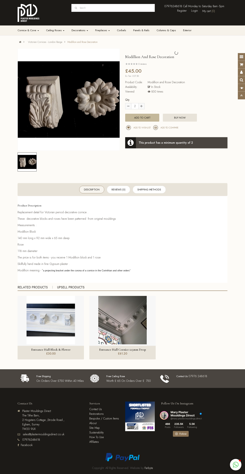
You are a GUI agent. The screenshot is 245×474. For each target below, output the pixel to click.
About (92, 423)
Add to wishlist (142, 127)
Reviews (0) (118, 189)
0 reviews (142, 64)
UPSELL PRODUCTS (70, 287)
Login (194, 11)
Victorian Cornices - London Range (45, 42)
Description (92, 189)
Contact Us (95, 409)
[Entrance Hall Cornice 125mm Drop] (122, 320)
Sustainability (96, 432)
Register (182, 11)
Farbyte (149, 468)
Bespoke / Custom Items (104, 418)
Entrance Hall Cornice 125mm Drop (122, 350)
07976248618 (173, 6)
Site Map (94, 428)
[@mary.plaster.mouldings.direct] (164, 415)
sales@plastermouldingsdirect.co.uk (43, 434)
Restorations (96, 414)
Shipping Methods (149, 189)
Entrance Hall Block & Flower (50, 350)
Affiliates (94, 442)
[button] (235, 464)
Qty (127, 100)
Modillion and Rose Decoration (82, 42)
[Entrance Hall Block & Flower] (51, 320)
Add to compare (169, 127)
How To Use (96, 437)
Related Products (33, 287)
